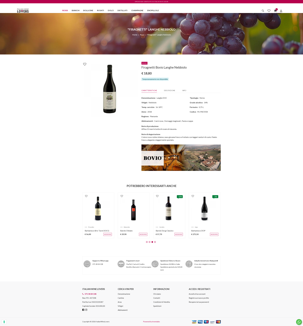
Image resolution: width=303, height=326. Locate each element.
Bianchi (75, 10)
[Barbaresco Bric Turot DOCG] (98, 208)
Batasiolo (127, 227)
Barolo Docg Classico (164, 230)
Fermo (202, 98)
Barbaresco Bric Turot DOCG (97, 230)
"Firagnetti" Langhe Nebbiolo (159, 35)
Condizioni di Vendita (161, 302)
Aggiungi (108, 235)
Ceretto (161, 227)
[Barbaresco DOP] (204, 208)
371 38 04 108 (97, 264)
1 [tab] (147, 242)
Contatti (156, 298)
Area (120, 302)
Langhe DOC (162, 98)
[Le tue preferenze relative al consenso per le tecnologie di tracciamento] (4, 322)
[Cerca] (263, 10)
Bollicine (88, 10)
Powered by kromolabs (151, 322)
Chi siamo (157, 294)
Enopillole (153, 10)
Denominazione (124, 294)
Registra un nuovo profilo (199, 298)
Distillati (122, 10)
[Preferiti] (268, 10)
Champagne (137, 10)
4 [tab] (155, 242)
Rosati (100, 10)
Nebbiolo (152, 102)
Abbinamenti (123, 310)
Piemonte (154, 116)
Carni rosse (158, 121)
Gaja (196, 227)
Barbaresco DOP (198, 230)
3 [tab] (152, 242)
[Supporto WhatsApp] (299, 322)
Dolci (111, 10)
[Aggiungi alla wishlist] (83, 64)
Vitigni (120, 306)
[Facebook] (83, 310)
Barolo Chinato (126, 230)
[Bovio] (181, 157)
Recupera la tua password (199, 302)
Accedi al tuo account (197, 294)
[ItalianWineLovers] (23, 10)
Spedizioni (157, 306)
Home (134, 35)
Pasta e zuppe (187, 121)
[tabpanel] (98, 215)
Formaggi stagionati (172, 121)
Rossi (65, 10)
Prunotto (91, 227)
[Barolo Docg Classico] (169, 208)
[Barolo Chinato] (133, 208)
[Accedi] (281, 10)
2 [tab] (149, 242)
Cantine (121, 298)
